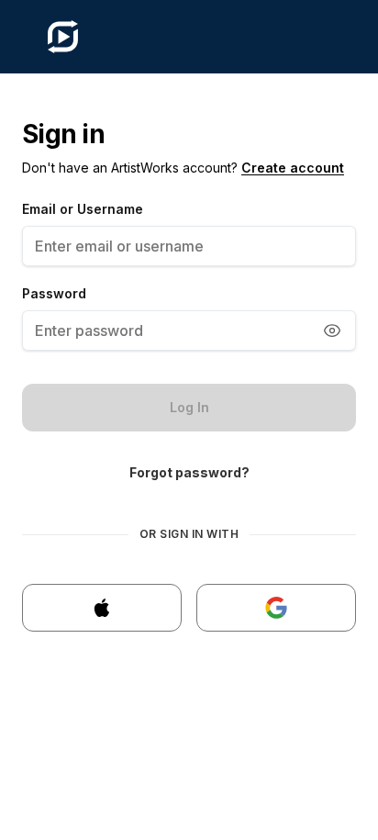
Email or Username (82, 209)
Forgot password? (189, 472)
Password (54, 293)
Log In (189, 407)
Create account (292, 167)
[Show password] (332, 330)
